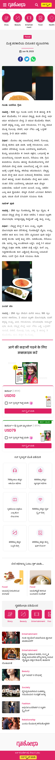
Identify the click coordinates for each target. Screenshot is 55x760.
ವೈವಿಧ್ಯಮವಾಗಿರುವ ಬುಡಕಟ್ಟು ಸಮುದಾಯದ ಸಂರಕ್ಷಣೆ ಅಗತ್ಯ (34, 693)
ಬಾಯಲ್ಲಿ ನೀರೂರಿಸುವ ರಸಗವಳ (10, 592)
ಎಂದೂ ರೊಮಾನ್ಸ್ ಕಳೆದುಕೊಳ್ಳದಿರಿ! (36, 723)
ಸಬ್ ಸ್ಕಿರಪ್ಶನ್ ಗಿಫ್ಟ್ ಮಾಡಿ (18, 402)
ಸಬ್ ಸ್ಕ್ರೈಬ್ (46, 4)
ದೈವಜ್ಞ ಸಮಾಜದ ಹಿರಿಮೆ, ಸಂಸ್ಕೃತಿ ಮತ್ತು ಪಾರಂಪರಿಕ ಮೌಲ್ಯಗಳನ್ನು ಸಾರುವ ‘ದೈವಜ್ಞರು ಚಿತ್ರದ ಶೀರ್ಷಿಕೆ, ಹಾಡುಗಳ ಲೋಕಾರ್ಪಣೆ (27, 659)
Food (27, 36)
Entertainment (38, 621)
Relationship (28, 719)
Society (26, 687)
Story (10, 621)
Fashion (26, 703)
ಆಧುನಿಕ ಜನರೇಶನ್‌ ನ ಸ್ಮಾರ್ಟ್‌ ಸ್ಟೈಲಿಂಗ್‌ (34, 709)
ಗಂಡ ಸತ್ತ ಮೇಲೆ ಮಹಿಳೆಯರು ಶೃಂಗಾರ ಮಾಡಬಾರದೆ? (37, 639)
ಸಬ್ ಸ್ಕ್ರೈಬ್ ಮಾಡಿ (28, 411)
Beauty (23, 621)
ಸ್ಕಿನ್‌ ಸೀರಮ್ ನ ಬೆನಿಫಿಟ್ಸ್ (32, 675)
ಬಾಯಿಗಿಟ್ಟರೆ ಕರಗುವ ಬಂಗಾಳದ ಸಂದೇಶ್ (38, 592)
